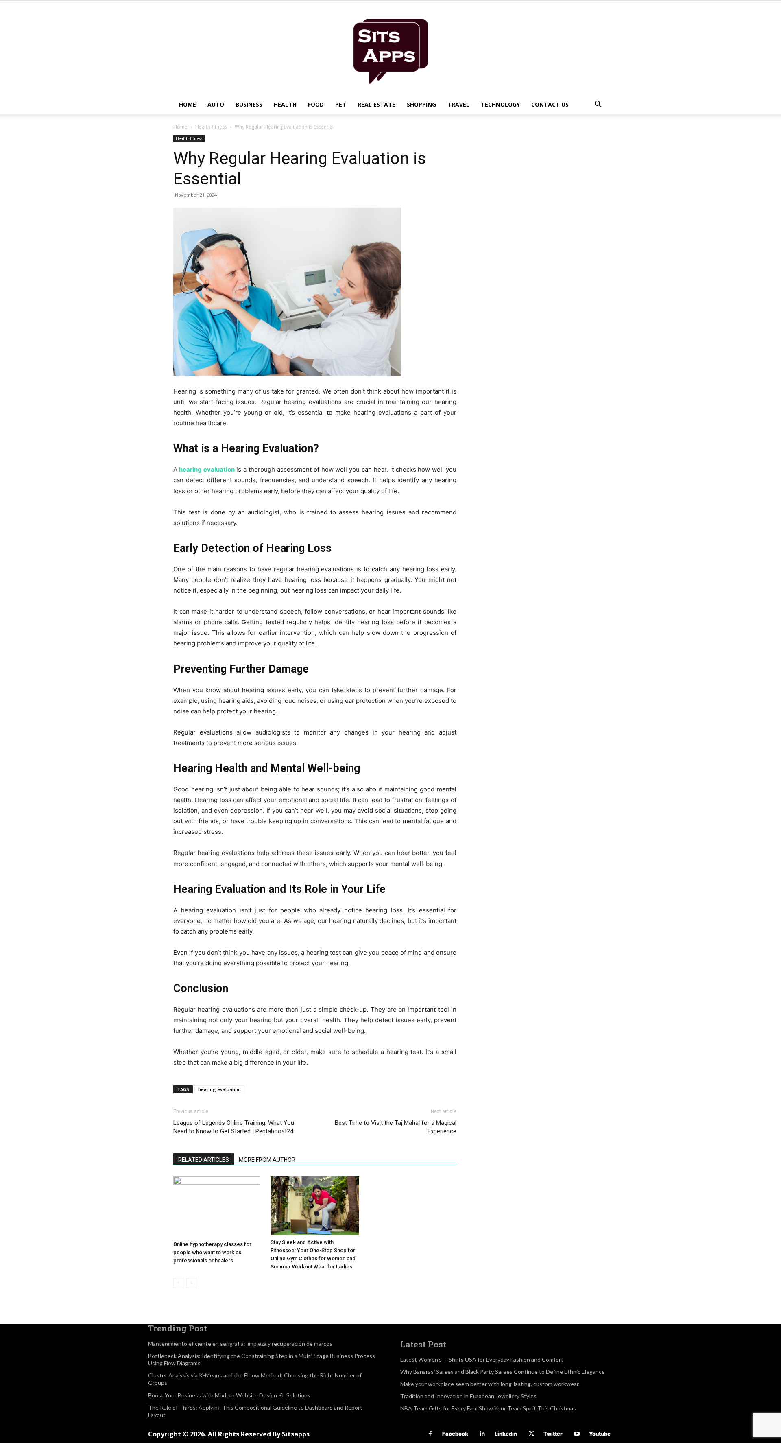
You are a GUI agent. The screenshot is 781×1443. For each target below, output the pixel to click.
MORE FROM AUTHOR (267, 1160)
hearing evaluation (206, 469)
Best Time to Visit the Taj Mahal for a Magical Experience (395, 1127)
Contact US (550, 104)
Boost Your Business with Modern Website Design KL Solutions (229, 1395)
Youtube (600, 1433)
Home (187, 104)
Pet (340, 104)
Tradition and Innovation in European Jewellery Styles (468, 1396)
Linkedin (506, 1433)
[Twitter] (531, 1434)
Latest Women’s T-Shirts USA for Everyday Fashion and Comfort (481, 1359)
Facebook (455, 1433)
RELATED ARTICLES (203, 1160)
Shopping (421, 104)
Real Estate (376, 104)
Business (249, 104)
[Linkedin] (483, 1434)
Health (285, 104)
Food (316, 104)
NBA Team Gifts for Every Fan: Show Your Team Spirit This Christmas (488, 1408)
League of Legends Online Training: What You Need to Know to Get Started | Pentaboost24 (233, 1127)
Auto (215, 104)
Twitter (553, 1433)
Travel (458, 104)
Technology (500, 104)
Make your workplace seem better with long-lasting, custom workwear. (490, 1383)
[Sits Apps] (390, 48)
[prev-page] (178, 1283)
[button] (598, 105)
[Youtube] (577, 1434)
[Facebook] (430, 1434)
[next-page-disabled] (191, 1283)
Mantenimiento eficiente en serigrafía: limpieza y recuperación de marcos (240, 1343)
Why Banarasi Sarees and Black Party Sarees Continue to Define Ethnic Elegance (502, 1371)
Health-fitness (211, 126)
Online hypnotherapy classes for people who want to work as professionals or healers (212, 1252)
